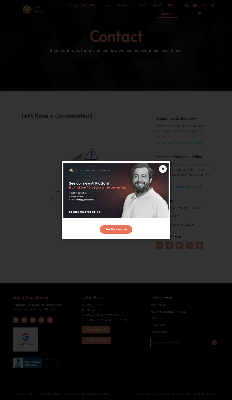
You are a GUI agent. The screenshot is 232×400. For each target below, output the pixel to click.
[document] (116, 200)
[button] (163, 169)
